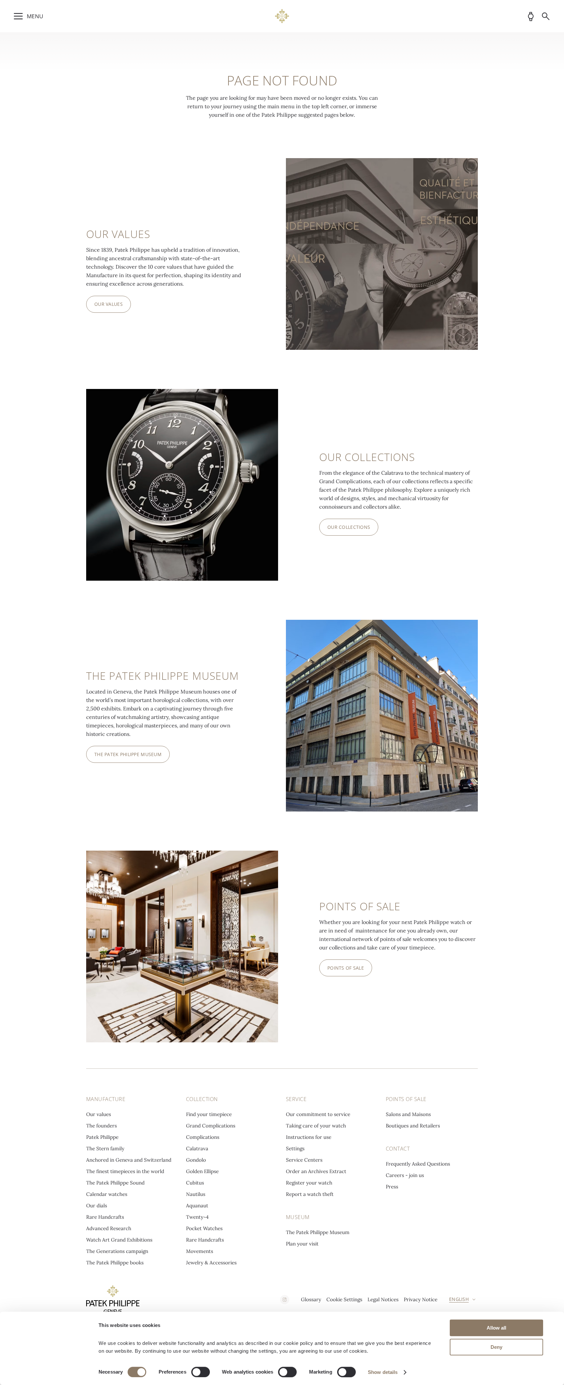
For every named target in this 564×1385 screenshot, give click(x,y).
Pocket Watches (204, 1228)
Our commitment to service (318, 1114)
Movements (199, 1251)
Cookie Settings (344, 1299)
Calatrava (197, 1148)
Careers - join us (405, 1175)
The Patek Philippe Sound (115, 1183)
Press (392, 1187)
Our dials (96, 1205)
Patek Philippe (102, 1137)
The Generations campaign (117, 1251)
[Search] (545, 16)
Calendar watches (106, 1194)
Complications (202, 1137)
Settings (295, 1148)
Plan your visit (302, 1244)
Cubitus (195, 1183)
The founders (101, 1126)
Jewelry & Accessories (211, 1262)
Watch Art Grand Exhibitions (119, 1240)
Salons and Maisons (408, 1114)
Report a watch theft (310, 1194)
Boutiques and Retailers (413, 1126)
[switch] (200, 1372)
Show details (383, 1372)
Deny (496, 1347)
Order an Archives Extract (316, 1171)
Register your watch (309, 1183)
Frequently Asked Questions (418, 1164)
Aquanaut (197, 1205)
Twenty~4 (197, 1217)
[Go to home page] (282, 16)
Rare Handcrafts (105, 1217)
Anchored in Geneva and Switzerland (128, 1160)
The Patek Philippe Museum (318, 1232)
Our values (98, 1114)
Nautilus (195, 1194)
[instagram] (284, 1299)
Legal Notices (383, 1299)
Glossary (311, 1299)
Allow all (496, 1328)
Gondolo (196, 1160)
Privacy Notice (420, 1299)
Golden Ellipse (202, 1171)
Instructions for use (308, 1137)
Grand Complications (210, 1126)
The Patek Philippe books (115, 1262)
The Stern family (105, 1148)
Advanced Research (108, 1228)
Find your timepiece (209, 1114)
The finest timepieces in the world (125, 1171)
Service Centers (304, 1160)
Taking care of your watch (316, 1126)
